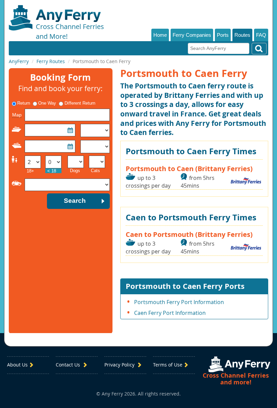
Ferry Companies (192, 35)
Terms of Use (167, 365)
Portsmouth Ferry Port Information (179, 302)
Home (160, 35)
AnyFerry (19, 61)
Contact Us (68, 365)
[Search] (259, 48)
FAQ (261, 35)
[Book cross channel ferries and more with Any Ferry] (239, 364)
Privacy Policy (120, 365)
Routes (242, 35)
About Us (17, 365)
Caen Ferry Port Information (170, 313)
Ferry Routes (50, 61)
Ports (223, 35)
